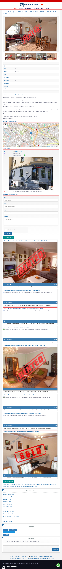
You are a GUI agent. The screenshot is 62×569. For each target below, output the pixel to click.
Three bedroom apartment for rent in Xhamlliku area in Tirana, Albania (20, 395)
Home (15, 8)
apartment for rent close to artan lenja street (46, 484)
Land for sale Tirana (7, 504)
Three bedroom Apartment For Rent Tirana (41, 556)
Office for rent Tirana (7, 506)
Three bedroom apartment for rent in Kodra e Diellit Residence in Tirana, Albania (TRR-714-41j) (25, 240)
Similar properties (8, 237)
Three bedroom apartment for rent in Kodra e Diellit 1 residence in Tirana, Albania (22, 413)
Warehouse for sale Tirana (9, 513)
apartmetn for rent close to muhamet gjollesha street (15, 486)
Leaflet (40, 146)
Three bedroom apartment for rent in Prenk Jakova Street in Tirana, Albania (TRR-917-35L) (31, 558)
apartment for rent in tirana (9, 484)
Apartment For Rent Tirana (21, 556)
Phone (5, 203)
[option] (10, 56)
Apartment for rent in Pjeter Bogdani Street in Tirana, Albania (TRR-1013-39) (21, 431)
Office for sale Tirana (7, 509)
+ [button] (5, 125)
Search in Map (28, 8)
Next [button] (58, 56)
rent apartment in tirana (29, 484)
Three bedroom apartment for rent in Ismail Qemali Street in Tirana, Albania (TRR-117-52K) (24, 345)
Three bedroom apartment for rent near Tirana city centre (17, 327)
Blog (42, 8)
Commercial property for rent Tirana (11, 516)
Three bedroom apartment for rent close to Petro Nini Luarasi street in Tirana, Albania (23, 308)
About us (21, 8)
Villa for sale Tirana (7, 501)
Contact (47, 8)
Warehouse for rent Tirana (8, 511)
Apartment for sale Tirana (8, 496)
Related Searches (8, 481)
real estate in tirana (32, 486)
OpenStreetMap (50, 146)
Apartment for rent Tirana (8, 494)
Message (6, 216)
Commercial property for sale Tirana (11, 518)
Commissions (36, 8)
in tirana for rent (20, 484)
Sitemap (4, 561)
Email (5, 210)
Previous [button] (3, 56)
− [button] (5, 127)
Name (5, 197)
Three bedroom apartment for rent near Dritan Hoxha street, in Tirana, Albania (22, 290)
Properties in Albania (7, 521)
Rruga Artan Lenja (19, 94)
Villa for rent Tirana (7, 499)
